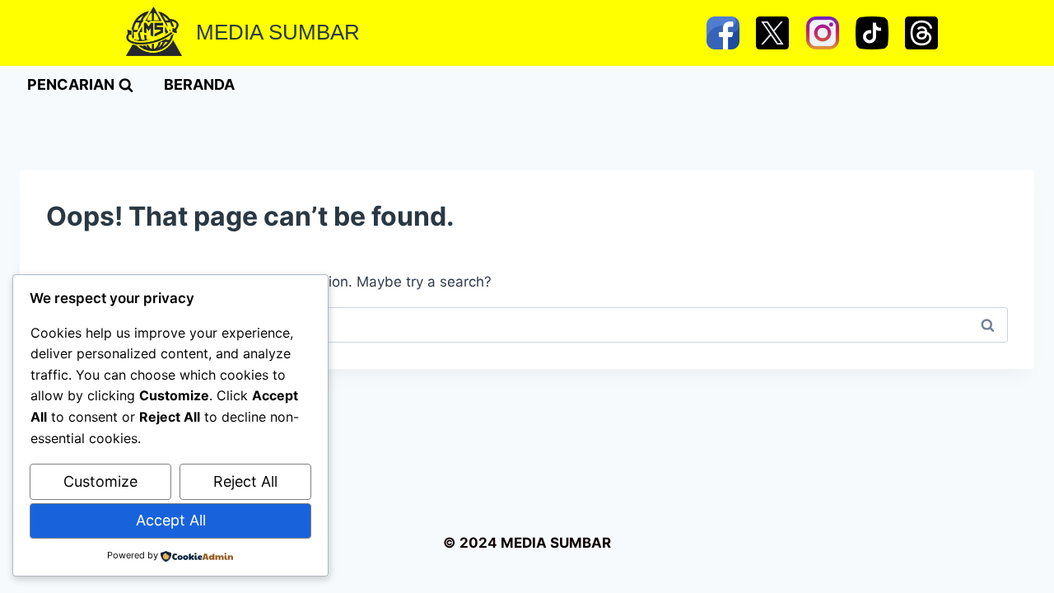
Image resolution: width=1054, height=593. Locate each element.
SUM (564, 543)
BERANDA (199, 84)
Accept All (171, 520)
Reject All (245, 481)
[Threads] (921, 33)
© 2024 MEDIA (495, 543)
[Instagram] (823, 33)
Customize (100, 481)
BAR (596, 543)
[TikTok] (872, 33)
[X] (772, 33)
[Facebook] (723, 33)
